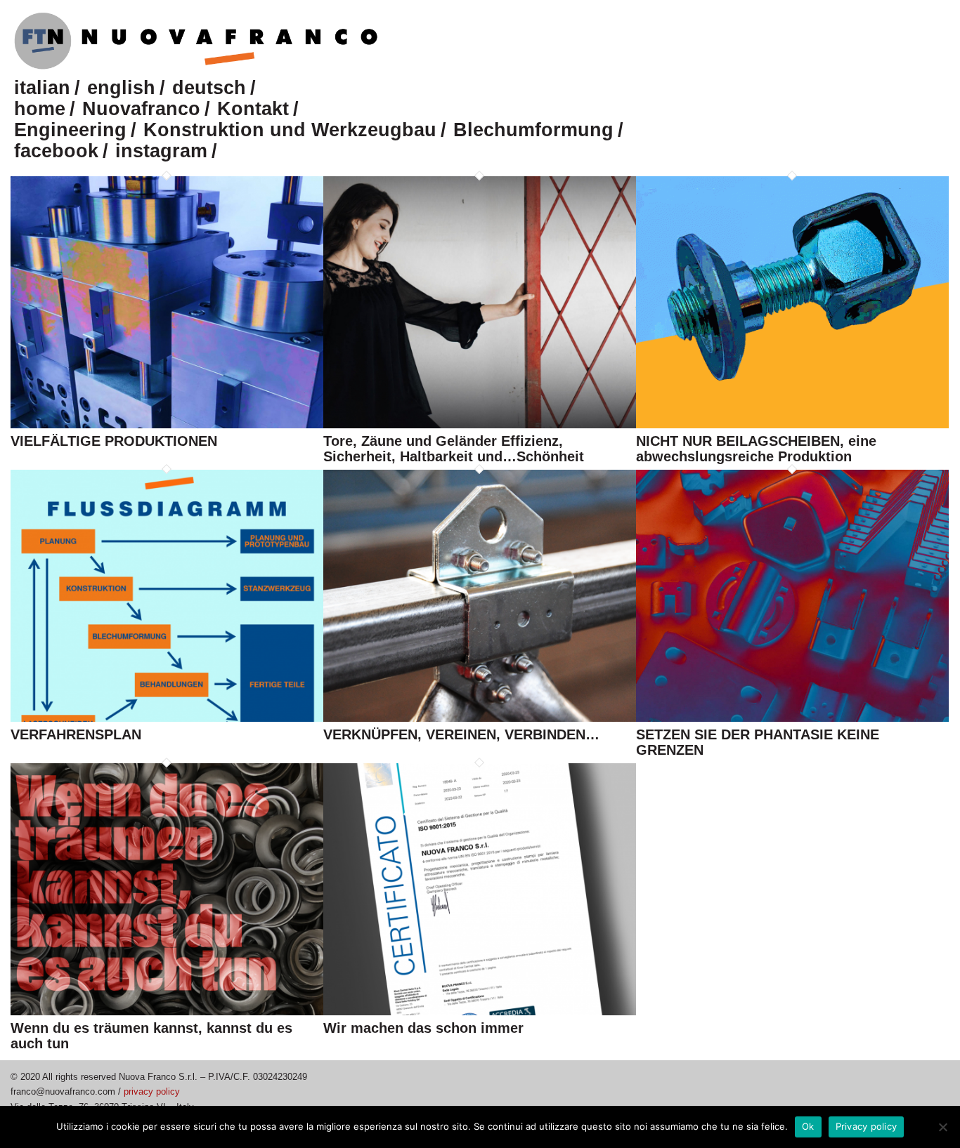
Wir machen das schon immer (423, 1028)
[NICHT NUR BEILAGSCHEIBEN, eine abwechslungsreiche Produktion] (792, 425)
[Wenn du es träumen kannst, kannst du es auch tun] (167, 1012)
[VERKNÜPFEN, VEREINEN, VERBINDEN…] (479, 718)
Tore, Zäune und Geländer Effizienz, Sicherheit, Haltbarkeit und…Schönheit (453, 448)
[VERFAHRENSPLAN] (167, 718)
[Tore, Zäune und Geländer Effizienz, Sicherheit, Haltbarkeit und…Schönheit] (479, 425)
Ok (808, 1126)
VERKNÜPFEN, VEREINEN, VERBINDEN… (461, 734)
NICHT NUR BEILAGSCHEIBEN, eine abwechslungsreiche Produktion (756, 448)
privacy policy (152, 1091)
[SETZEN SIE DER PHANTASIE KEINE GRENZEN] (792, 718)
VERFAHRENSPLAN (76, 734)
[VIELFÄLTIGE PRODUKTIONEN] (167, 425)
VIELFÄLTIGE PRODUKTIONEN (114, 441)
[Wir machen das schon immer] (479, 1012)
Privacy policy (866, 1126)
